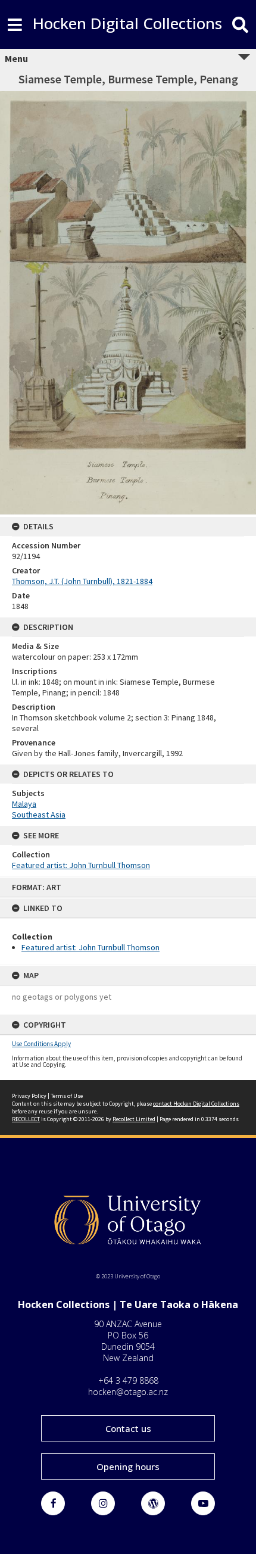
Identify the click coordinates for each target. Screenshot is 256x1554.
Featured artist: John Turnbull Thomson (90, 947)
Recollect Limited (134, 1119)
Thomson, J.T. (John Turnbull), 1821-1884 (82, 581)
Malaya (24, 803)
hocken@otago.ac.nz (128, 1391)
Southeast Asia (38, 814)
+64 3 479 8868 (128, 1380)
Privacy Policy (29, 1096)
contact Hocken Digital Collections (196, 1103)
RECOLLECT (26, 1119)
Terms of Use (67, 1096)
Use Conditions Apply (41, 1044)
